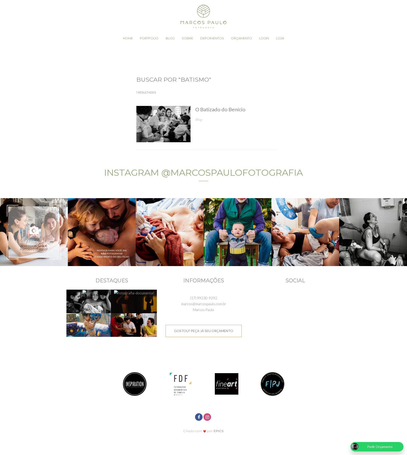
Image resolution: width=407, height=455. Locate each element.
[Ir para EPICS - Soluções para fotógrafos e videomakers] (203, 431)
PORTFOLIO (149, 38)
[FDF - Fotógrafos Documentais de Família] (181, 383)
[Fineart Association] (226, 383)
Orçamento (241, 38)
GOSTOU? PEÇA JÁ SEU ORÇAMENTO (203, 331)
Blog (170, 38)
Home (128, 38)
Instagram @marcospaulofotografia (203, 172)
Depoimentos (212, 38)
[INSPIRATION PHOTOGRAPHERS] (135, 383)
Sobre (187, 38)
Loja (280, 38)
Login (264, 38)
